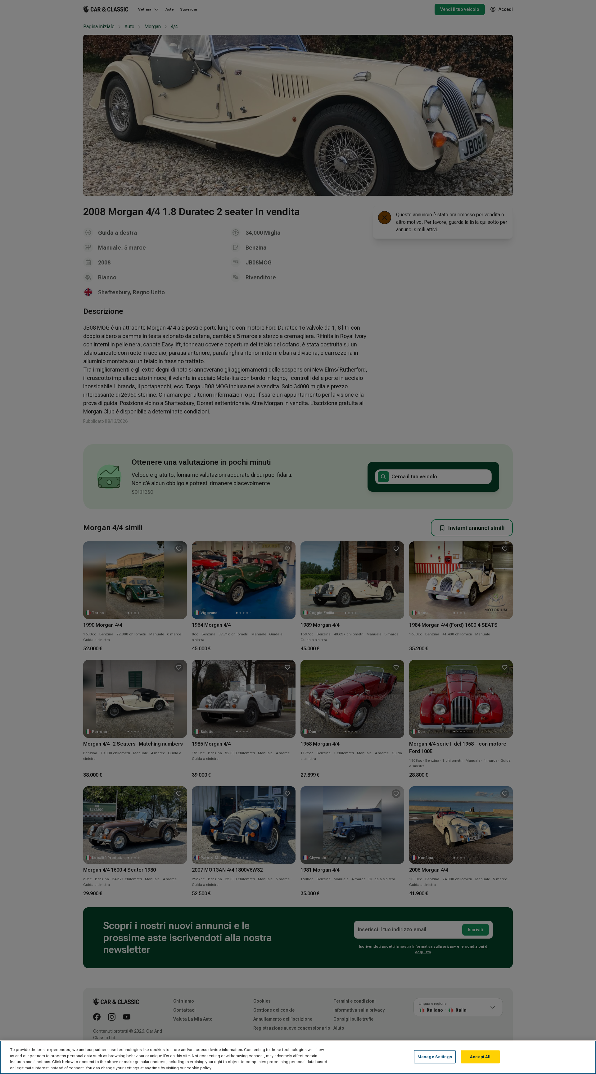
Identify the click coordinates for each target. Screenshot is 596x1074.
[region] (298, 1057)
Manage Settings (435, 1056)
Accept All (480, 1056)
